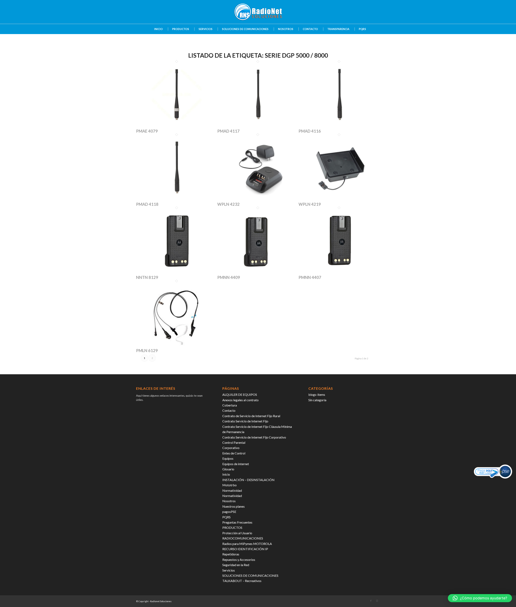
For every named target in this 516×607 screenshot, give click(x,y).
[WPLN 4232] (258, 199)
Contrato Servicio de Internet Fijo (245, 421)
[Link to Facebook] (371, 601)
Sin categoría (317, 400)
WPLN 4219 (310, 204)
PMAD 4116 (310, 131)
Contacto (228, 410)
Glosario (228, 469)
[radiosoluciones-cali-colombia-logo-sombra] (258, 12)
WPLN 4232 (228, 204)
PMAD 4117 (228, 131)
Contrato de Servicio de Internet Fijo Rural (251, 416)
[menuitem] (156, 29)
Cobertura (229, 405)
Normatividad (232, 490)
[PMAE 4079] (176, 126)
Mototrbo (229, 485)
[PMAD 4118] (176, 199)
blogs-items (316, 394)
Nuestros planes (233, 506)
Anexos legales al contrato (240, 400)
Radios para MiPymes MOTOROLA (247, 544)
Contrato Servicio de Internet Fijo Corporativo (254, 437)
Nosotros (229, 501)
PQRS (226, 517)
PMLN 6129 (147, 350)
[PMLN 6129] (176, 345)
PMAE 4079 (147, 131)
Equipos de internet (235, 464)
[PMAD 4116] (339, 126)
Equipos (227, 458)
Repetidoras (230, 554)
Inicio (226, 474)
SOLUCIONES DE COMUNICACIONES (250, 575)
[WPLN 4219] (339, 199)
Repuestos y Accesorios (238, 559)
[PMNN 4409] (258, 272)
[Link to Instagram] (377, 601)
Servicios (228, 570)
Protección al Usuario (237, 533)
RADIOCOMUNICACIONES (242, 538)
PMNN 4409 (228, 277)
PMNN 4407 (310, 277)
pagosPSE (229, 511)
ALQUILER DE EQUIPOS (239, 394)
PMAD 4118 (147, 204)
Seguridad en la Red (235, 565)
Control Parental (233, 442)
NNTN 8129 (147, 277)
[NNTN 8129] (176, 272)
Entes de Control (233, 453)
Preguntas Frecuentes (237, 522)
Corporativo (230, 448)
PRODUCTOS (232, 527)
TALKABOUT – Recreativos (241, 581)
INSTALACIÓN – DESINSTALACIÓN (248, 480)
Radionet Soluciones (161, 601)
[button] (480, 598)
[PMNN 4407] (339, 272)
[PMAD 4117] (258, 126)
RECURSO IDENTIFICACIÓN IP (245, 549)
